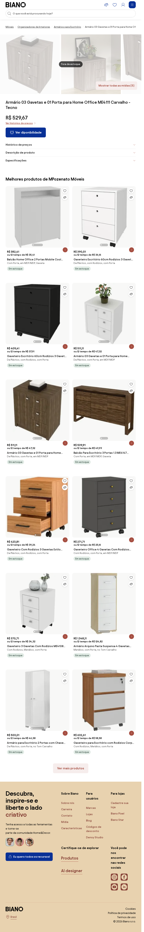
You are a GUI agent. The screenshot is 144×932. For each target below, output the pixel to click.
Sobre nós (67, 802)
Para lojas (118, 793)
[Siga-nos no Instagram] (114, 877)
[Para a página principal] (16, 5)
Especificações (16, 160)
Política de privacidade (122, 912)
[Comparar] (65, 197)
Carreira (66, 809)
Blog (89, 820)
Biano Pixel (117, 813)
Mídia (64, 821)
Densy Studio (94, 837)
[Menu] (132, 4)
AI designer (71, 870)
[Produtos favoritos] (114, 4)
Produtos (69, 858)
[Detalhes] (65, 249)
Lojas (89, 814)
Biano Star (117, 819)
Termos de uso (126, 917)
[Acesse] (123, 4)
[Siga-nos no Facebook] (124, 877)
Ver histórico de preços (19, 123)
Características (71, 828)
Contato (66, 815)
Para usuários (92, 796)
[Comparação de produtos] (106, 4)
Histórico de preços (19, 144)
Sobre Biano (69, 793)
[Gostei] (65, 191)
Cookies (130, 908)
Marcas (91, 807)
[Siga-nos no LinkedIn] (124, 886)
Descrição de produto (20, 152)
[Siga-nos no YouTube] (114, 886)
